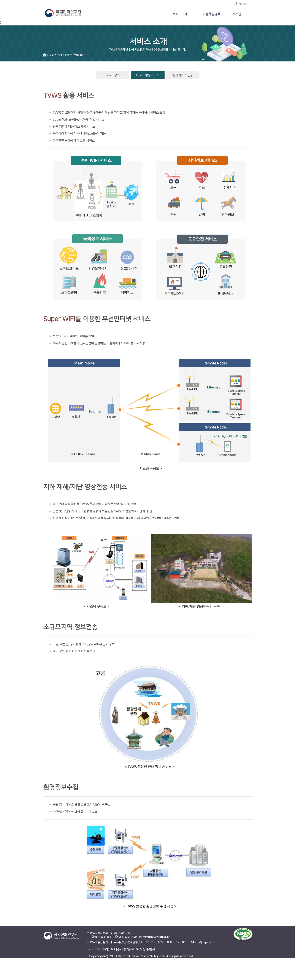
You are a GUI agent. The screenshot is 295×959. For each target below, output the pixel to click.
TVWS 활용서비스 (147, 75)
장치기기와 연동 (183, 75)
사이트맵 (243, 4)
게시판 (236, 14)
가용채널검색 (212, 14)
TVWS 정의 (112, 75)
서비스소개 (180, 14)
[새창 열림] (243, 934)
